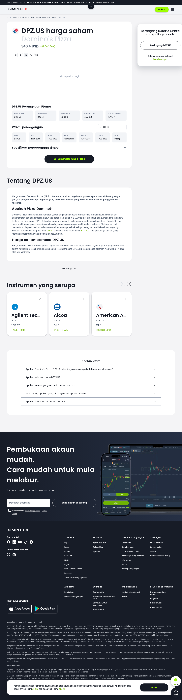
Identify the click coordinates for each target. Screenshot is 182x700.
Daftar (161, 9)
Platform (97, 537)
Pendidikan (69, 592)
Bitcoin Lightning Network (133, 556)
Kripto (67, 543)
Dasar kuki (155, 607)
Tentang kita (98, 592)
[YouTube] (20, 542)
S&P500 (85, 230)
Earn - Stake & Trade (73, 569)
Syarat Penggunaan (32, 511)
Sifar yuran (126, 560)
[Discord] (14, 555)
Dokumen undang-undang (158, 593)
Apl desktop (98, 547)
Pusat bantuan (157, 543)
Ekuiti (66, 560)
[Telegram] (31, 542)
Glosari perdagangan (73, 596)
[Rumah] (8, 18)
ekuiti (49, 230)
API (123, 564)
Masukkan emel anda (19, 502)
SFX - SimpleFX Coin (130, 551)
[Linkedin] (14, 542)
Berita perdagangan (130, 569)
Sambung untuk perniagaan (100, 604)
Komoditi (68, 556)
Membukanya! (160, 59)
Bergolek (154, 598)
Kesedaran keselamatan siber (104, 597)
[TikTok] (25, 542)
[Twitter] (8, 555)
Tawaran (69, 537)
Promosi (68, 573)
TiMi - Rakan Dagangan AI (75, 577)
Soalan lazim (156, 547)
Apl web (96, 551)
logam (67, 564)
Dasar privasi (156, 603)
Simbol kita (126, 543)
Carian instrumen (19, 17)
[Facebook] (8, 542)
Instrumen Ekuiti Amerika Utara (43, 17)
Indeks (67, 551)
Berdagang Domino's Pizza (69, 159)
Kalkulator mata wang (160, 556)
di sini (35, 689)
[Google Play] (45, 613)
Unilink (124, 596)
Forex (66, 547)
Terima (154, 687)
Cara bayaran (128, 547)
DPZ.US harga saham (57, 31)
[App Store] (19, 613)
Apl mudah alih (99, 543)
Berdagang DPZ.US (160, 45)
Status (153, 551)
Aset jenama (98, 609)
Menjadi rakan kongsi (131, 592)
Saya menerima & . (29, 512)
